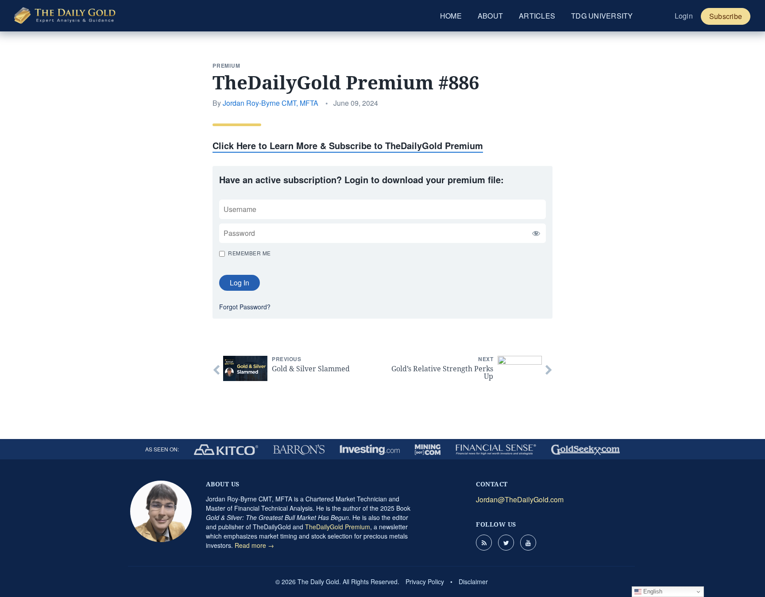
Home (451, 16)
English (651, 591)
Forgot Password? (244, 306)
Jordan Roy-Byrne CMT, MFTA (270, 103)
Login (684, 16)
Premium (226, 65)
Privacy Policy (425, 581)
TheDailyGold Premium (337, 526)
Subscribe (725, 16)
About (490, 16)
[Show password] (534, 233)
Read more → (254, 545)
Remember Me (249, 253)
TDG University (602, 16)
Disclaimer (473, 581)
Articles (537, 16)
